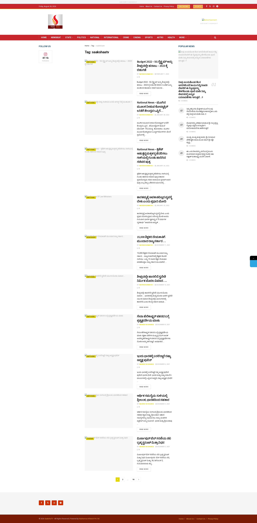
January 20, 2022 (162, 205)
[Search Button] (215, 37)
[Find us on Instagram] (213, 6)
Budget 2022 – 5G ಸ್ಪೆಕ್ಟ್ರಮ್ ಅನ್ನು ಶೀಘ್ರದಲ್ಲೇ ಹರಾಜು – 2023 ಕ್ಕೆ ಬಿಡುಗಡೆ (154, 66)
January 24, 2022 (162, 166)
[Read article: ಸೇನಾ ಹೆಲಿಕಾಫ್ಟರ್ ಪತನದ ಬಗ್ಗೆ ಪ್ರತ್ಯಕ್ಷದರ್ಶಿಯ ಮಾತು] (109, 331)
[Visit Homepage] (55, 22)
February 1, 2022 (162, 74)
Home (141, 6)
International (111, 37)
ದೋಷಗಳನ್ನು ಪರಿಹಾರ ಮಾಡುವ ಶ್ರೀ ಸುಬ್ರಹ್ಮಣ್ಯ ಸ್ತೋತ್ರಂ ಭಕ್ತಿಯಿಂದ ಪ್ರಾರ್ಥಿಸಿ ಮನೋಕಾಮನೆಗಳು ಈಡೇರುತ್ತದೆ (202, 125)
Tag (92, 46)
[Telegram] (253, 263)
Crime (126, 37)
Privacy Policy (169, 6)
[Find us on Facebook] (206, 6)
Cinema (137, 37)
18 (133, 479)
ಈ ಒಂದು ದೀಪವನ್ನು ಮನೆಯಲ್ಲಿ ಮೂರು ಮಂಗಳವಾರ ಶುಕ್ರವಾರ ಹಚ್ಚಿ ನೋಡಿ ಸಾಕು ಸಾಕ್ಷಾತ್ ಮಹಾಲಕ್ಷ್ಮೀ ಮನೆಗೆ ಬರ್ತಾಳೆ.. (200, 154)
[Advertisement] (198, 207)
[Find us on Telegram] (217, 6)
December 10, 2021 (163, 285)
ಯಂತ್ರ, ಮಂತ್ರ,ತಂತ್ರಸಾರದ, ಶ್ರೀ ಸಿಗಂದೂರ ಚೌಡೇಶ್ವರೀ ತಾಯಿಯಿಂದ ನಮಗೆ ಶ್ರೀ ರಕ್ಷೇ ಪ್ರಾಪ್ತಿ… (200, 140)
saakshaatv (100, 46)
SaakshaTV (49, 519)
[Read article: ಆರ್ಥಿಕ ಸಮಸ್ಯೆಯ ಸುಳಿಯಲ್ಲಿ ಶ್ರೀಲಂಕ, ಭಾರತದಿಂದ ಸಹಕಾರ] (109, 411)
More (182, 37)
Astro (160, 37)
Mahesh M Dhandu (146, 324)
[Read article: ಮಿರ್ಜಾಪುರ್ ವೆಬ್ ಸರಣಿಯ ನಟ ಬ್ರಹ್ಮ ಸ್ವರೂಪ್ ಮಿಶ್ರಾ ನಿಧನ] (109, 453)
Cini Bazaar (183, 6)
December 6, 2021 (163, 364)
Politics (81, 37)
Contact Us (158, 6)
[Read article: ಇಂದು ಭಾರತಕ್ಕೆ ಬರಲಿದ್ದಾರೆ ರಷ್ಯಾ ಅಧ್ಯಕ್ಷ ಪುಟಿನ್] (109, 371)
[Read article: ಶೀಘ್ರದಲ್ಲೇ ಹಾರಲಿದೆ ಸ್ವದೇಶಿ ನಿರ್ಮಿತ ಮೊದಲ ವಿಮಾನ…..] (109, 291)
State (68, 37)
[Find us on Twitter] (210, 6)
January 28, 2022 (162, 115)
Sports (198, 6)
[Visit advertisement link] (209, 20)
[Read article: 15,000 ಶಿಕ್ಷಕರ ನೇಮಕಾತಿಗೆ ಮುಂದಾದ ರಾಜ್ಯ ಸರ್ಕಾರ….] (109, 252)
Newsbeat (56, 37)
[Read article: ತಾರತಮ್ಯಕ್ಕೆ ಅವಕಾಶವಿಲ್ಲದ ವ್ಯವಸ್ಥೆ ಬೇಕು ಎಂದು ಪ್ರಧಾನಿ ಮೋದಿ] (109, 212)
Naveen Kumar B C (146, 74)
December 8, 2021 (163, 324)
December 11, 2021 (163, 245)
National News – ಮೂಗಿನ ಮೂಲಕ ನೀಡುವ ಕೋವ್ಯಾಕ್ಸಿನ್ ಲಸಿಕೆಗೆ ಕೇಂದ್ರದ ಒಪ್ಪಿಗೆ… (152, 107)
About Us (148, 6)
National (94, 37)
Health (171, 37)
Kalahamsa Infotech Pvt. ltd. (89, 519)
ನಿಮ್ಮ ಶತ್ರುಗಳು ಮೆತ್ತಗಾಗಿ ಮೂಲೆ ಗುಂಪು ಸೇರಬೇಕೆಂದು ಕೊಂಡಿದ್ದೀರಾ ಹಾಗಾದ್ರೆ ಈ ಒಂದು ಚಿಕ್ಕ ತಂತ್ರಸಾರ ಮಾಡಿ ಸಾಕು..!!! (202, 111)
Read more (145, 93)
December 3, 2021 (163, 404)
